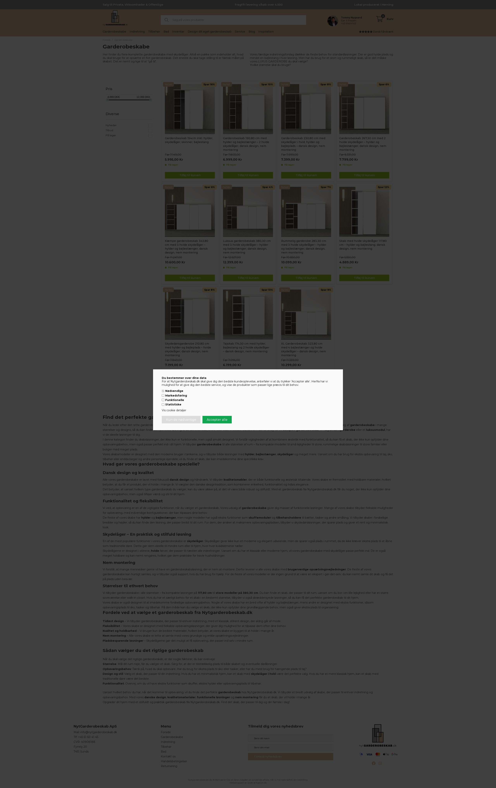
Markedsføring (176, 395)
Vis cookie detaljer (174, 410)
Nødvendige (174, 391)
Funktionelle (174, 400)
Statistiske (173, 404)
